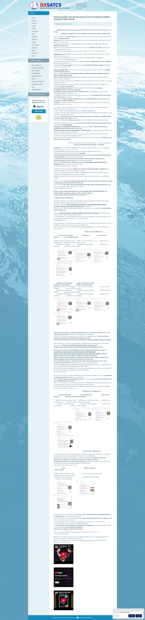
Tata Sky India (35, 70)
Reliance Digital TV (37, 76)
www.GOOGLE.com (59, 59)
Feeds (33, 34)
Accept (138, 616)
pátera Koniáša (106, 40)
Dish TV (34, 79)
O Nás (33, 56)
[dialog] (128, 613)
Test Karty (35, 37)
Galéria (34, 42)
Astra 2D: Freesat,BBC (38, 68)
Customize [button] (116, 616)
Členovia (34, 47)
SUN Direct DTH (36, 73)
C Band (33, 28)
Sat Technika (35, 45)
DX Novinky (35, 31)
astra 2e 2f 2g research (104, 143)
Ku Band (34, 20)
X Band (33, 26)
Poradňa (34, 39)
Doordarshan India (37, 84)
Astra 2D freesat (36, 89)
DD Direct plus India (37, 81)
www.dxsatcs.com (95, 532)
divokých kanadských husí (71, 149)
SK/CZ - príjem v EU (37, 65)
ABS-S (33, 87)
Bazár (33, 50)
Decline (132, 616)
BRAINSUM (89, 617)
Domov (34, 18)
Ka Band (34, 23)
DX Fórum (34, 53)
